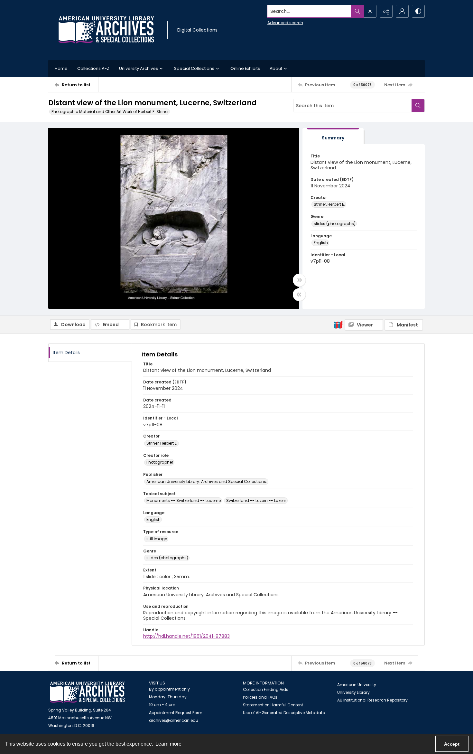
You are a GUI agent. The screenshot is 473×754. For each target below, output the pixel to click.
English (321, 242)
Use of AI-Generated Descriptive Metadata (284, 712)
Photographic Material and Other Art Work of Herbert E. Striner (110, 111)
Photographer (159, 462)
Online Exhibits (245, 68)
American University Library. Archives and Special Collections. (206, 481)
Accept (451, 744)
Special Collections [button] (194, 68)
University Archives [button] (138, 68)
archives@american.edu (173, 720)
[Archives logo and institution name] (106, 30)
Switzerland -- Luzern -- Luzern (256, 500)
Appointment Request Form (175, 712)
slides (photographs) (335, 223)
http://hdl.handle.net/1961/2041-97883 (186, 636)
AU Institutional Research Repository (372, 700)
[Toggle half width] (299, 294)
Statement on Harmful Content (273, 705)
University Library (353, 692)
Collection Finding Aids (265, 689)
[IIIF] (338, 324)
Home (61, 68)
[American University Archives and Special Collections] (87, 692)
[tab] (333, 136)
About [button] (276, 68)
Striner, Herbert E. (329, 204)
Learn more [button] (168, 744)
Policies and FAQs (260, 697)
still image (156, 539)
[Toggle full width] (299, 280)
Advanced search (285, 22)
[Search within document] (418, 105)
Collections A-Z (93, 68)
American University (356, 684)
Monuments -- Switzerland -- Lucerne (183, 500)
